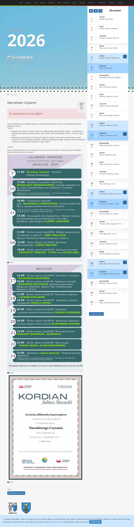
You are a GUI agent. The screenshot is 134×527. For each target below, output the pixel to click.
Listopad (111, 3)
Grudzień (120, 3)
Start (21, 3)
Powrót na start (96, 314)
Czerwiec (66, 3)
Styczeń (28, 3)
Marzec (42, 3)
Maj (59, 3)
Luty (35, 3)
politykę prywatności (56, 522)
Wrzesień (91, 3)
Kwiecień (51, 3)
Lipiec (75, 3)
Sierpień (82, 3)
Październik (101, 3)
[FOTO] (46, 207)
